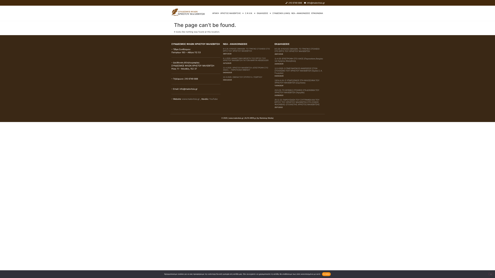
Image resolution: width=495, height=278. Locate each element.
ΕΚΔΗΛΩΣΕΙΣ (262, 13)
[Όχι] (491, 274)
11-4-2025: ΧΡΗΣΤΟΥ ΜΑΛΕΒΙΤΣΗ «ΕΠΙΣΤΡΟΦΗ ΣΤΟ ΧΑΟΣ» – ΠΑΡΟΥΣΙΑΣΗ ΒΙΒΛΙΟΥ (245, 69)
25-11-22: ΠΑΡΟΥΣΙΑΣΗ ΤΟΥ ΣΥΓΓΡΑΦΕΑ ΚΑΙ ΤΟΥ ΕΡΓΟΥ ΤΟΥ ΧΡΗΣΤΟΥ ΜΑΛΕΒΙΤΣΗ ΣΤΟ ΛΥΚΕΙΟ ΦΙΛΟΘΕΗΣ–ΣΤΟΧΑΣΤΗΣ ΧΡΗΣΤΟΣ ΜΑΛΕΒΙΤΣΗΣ (297, 102)
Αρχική (215, 13)
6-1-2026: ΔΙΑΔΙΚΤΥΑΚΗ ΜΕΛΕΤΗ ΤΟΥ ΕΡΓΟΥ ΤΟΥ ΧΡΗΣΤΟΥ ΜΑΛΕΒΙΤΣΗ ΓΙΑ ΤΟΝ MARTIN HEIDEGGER (246, 59)
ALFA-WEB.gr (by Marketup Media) (259, 118)
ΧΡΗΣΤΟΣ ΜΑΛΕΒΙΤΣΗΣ (230, 13)
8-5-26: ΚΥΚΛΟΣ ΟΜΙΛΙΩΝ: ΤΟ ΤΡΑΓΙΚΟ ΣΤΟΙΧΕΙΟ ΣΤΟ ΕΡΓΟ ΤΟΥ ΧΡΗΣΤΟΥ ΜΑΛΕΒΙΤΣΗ (246, 50)
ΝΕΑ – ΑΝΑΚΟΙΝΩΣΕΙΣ (300, 13)
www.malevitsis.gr (191, 99)
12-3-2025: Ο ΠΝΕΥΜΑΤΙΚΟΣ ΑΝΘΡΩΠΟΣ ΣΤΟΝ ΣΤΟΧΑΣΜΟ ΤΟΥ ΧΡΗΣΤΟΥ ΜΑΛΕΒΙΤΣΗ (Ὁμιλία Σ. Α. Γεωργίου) (298, 70)
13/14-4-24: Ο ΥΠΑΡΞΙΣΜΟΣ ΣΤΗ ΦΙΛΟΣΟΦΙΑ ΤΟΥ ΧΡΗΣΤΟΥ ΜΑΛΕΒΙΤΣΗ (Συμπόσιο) (297, 81)
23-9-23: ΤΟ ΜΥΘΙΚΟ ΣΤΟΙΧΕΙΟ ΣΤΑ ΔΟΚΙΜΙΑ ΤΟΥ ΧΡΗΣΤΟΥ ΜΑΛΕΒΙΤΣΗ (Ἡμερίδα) (297, 91)
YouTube (213, 99)
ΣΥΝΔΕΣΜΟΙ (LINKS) (281, 13)
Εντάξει (326, 274)
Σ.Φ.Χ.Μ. (249, 13)
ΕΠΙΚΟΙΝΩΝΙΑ (317, 13)
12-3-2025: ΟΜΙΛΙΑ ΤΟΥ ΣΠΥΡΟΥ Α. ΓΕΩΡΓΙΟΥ (242, 77)
